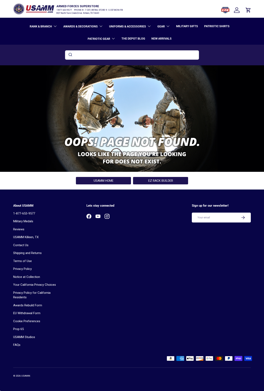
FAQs (16, 345)
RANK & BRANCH (41, 26)
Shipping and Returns (27, 253)
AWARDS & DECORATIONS (80, 26)
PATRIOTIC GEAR (99, 38)
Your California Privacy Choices (34, 285)
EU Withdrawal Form (26, 313)
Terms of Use (22, 261)
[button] (248, 10)
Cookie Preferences (26, 321)
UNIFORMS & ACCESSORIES (127, 26)
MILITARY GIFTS (187, 26)
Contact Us (20, 245)
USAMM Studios (24, 337)
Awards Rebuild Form (27, 305)
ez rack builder (160, 181)
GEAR (161, 26)
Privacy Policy (22, 269)
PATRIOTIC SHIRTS (217, 26)
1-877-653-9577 (24, 213)
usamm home (103, 181)
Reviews (18, 229)
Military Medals (23, 221)
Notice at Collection (26, 277)
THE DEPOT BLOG (133, 38)
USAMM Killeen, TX (26, 237)
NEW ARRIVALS (161, 38)
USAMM (25, 376)
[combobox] (132, 55)
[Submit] (70, 55)
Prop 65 (18, 329)
